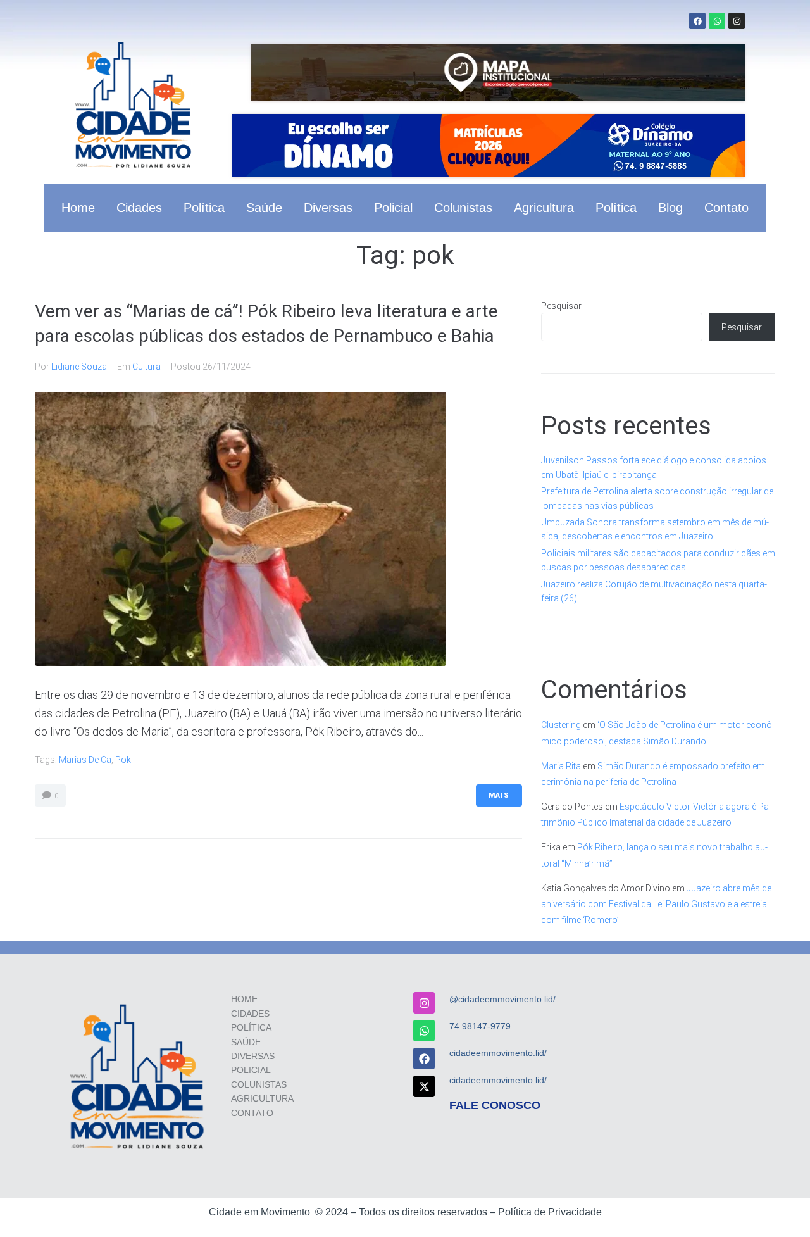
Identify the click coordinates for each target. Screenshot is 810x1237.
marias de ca (85, 760)
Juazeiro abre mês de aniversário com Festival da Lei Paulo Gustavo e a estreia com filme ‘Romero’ (656, 904)
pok (123, 760)
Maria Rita (561, 766)
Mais (499, 795)
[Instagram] (736, 21)
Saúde (264, 208)
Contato (726, 208)
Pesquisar (561, 306)
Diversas (328, 208)
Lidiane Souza (79, 366)
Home (78, 208)
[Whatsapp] (717, 21)
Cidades (139, 208)
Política (204, 208)
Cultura (146, 366)
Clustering (561, 725)
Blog (670, 208)
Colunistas (463, 208)
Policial (393, 208)
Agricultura (544, 208)
